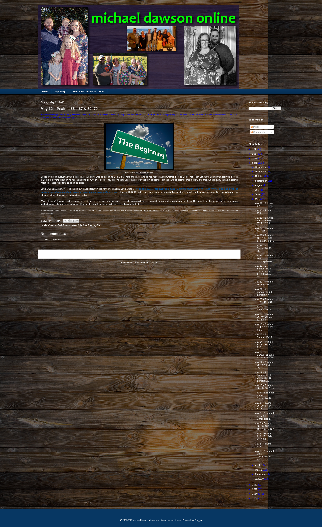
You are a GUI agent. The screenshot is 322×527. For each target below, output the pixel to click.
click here (155, 210)
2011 (255, 489)
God (60, 225)
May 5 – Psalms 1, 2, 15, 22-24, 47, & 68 (263, 436)
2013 (255, 163)
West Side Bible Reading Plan (86, 225)
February (260, 474)
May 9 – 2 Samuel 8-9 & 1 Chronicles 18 (264, 395)
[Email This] (64, 221)
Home (45, 91)
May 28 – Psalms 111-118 (263, 229)
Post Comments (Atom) (146, 262)
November (261, 171)
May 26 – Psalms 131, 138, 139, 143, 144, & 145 (264, 238)
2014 (255, 158)
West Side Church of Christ (88, 91)
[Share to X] (71, 221)
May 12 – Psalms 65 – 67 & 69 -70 (263, 365)
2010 (255, 493)
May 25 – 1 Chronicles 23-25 (263, 248)
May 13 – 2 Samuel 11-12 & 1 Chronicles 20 (264, 355)
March (258, 469)
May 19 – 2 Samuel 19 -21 (263, 308)
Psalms (66, 225)
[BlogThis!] (68, 221)
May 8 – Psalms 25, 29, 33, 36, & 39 (263, 405)
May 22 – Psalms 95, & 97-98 (263, 283)
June (258, 194)
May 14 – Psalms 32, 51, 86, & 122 (263, 344)
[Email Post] (58, 221)
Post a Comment (53, 239)
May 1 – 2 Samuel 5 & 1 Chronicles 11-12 (264, 455)
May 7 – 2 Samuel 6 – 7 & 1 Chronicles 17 (264, 416)
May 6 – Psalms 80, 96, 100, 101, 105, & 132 (264, 426)
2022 (255, 149)
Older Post (231, 254)
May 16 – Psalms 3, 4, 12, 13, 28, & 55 (264, 327)
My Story (60, 91)
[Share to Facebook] (74, 221)
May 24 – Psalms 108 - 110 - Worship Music (263, 258)
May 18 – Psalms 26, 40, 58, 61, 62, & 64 (263, 317)
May (257, 199)
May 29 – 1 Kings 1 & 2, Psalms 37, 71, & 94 (263, 220)
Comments (259, 132)
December (261, 167)
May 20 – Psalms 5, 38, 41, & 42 (263, 300)
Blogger (198, 520)
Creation (52, 225)
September (261, 180)
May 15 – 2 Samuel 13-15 (263, 336)
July (257, 189)
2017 (255, 153)
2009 (255, 498)
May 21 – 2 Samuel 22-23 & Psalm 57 (263, 292)
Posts (256, 127)
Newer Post (48, 254)
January (259, 478)
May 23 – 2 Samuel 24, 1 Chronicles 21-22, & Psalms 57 (263, 271)
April (257, 465)
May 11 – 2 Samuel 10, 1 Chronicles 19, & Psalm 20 (263, 376)
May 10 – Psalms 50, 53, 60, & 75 (264, 386)
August (259, 185)
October (259, 176)
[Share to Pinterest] (77, 221)
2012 (255, 484)
